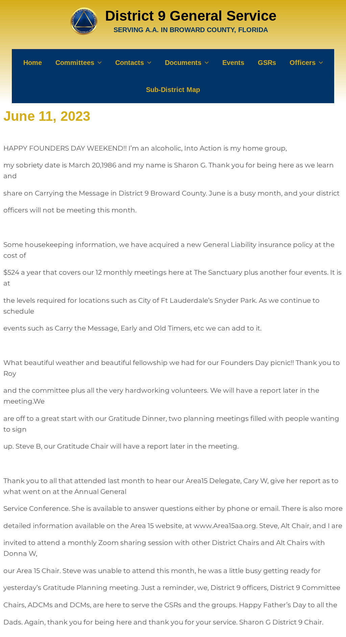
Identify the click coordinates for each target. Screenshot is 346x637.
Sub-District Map (173, 89)
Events (233, 62)
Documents (183, 62)
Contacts (129, 62)
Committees (74, 62)
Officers (303, 62)
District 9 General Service (190, 16)
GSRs (267, 62)
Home (32, 62)
